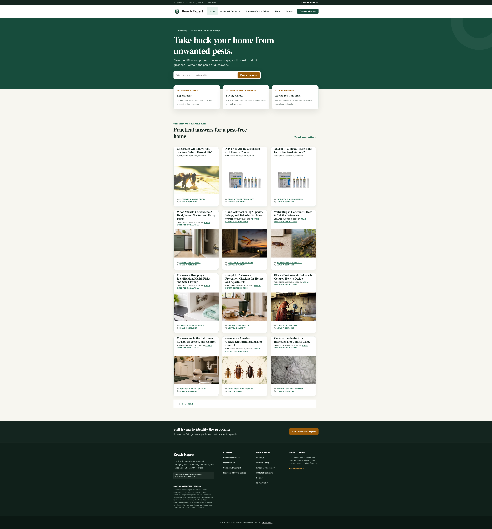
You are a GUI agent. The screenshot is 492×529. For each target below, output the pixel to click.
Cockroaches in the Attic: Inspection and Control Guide (292, 340)
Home (212, 11)
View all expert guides (305, 137)
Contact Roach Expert (304, 431)
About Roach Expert (310, 2)
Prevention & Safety (190, 262)
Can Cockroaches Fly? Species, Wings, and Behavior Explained (244, 213)
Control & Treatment (288, 326)
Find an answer (248, 75)
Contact (289, 11)
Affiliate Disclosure (264, 473)
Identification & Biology (240, 262)
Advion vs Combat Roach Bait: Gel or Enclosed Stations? (293, 150)
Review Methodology (265, 468)
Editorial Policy (262, 463)
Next (192, 404)
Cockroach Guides (228, 11)
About (277, 11)
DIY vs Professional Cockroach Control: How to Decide (293, 277)
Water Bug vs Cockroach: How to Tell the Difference (293, 213)
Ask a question (296, 468)
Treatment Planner (308, 11)
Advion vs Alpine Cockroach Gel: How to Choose (242, 150)
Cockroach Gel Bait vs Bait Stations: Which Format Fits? (195, 150)
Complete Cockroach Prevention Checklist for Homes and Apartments (244, 278)
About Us (260, 458)
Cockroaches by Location (193, 389)
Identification (229, 463)
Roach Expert (192, 11)
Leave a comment (188, 202)
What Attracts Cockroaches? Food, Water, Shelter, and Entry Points (196, 215)
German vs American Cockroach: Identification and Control (243, 341)
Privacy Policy (262, 483)
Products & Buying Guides (257, 11)
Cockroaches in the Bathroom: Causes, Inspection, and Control (196, 340)
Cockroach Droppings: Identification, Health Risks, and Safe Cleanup (193, 278)
